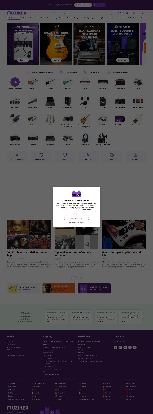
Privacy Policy (87, 209)
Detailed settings (76, 218)
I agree (76, 214)
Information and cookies (76, 223)
